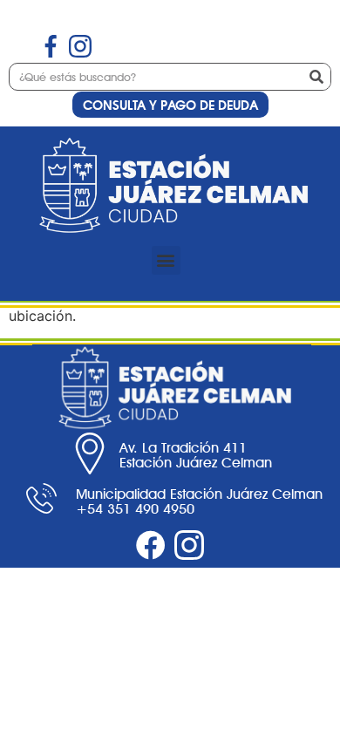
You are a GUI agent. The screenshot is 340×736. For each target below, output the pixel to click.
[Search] (316, 77)
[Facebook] (151, 545)
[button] (166, 260)
